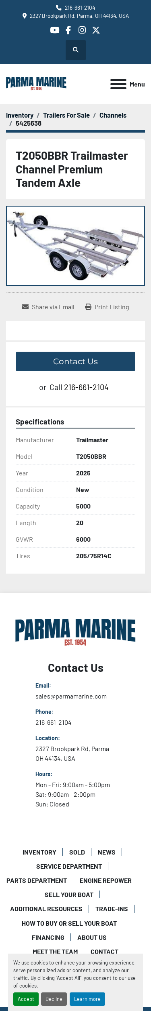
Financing (48, 937)
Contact (104, 951)
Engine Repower (106, 880)
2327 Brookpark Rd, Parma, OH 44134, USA (79, 15)
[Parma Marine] (75, 632)
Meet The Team (55, 951)
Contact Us (75, 361)
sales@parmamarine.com (71, 696)
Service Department (69, 866)
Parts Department (36, 880)
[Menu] (118, 84)
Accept (26, 999)
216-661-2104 (80, 7)
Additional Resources (46, 908)
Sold (77, 852)
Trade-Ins (111, 908)
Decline (54, 999)
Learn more (87, 999)
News (107, 852)
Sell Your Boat (69, 894)
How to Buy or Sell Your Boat (69, 923)
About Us (92, 937)
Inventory (39, 852)
